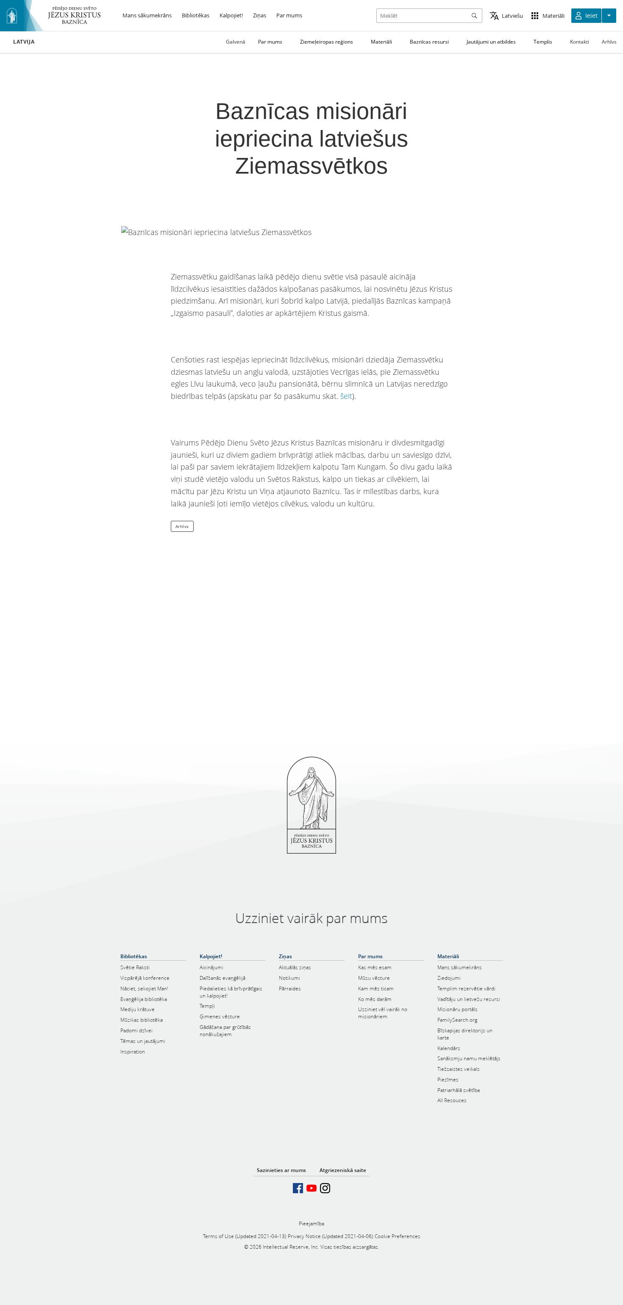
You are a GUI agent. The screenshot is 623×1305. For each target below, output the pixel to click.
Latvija (23, 42)
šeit (346, 396)
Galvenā (235, 41)
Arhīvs (609, 41)
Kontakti (579, 41)
